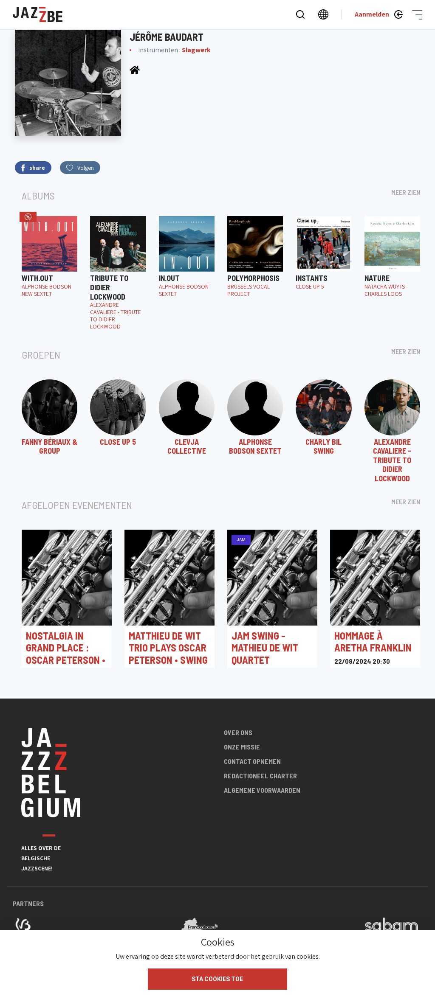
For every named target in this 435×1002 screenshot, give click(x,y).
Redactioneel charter (260, 776)
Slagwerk (196, 49)
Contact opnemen (252, 761)
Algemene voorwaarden (262, 790)
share (37, 167)
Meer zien (405, 192)
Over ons (238, 732)
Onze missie (242, 747)
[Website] (135, 69)
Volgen (85, 167)
